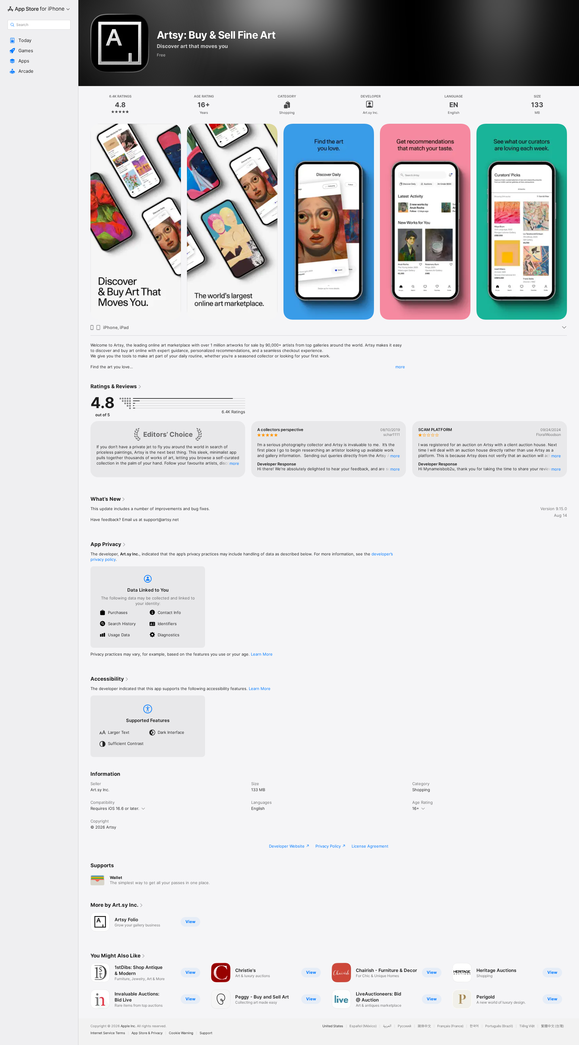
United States (332, 1026)
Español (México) (363, 1026)
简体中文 (424, 1026)
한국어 (474, 1026)
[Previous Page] (84, 222)
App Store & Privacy (147, 1033)
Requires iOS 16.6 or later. (114, 808)
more (400, 366)
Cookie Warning (181, 1033)
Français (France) (450, 1026)
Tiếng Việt (527, 1026)
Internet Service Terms (107, 1033)
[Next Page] (573, 222)
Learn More (262, 654)
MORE (234, 463)
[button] (39, 40)
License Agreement (370, 846)
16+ (415, 808)
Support (206, 1033)
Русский (404, 1026)
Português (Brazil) (499, 1026)
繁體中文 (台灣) (552, 1026)
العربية (387, 1026)
